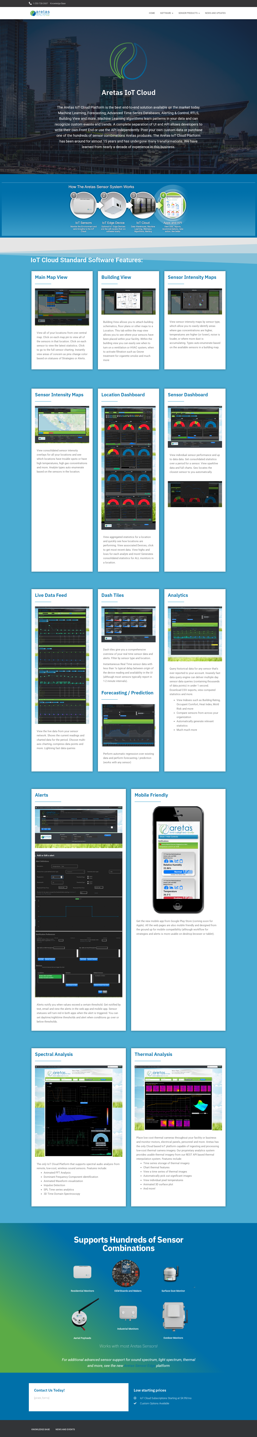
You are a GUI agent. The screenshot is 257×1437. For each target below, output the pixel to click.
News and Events (65, 1429)
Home (152, 13)
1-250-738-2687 (40, 3)
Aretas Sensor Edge (139, 1366)
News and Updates (215, 13)
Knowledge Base (58, 3)
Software (166, 13)
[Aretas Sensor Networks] (39, 13)
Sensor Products (188, 13)
